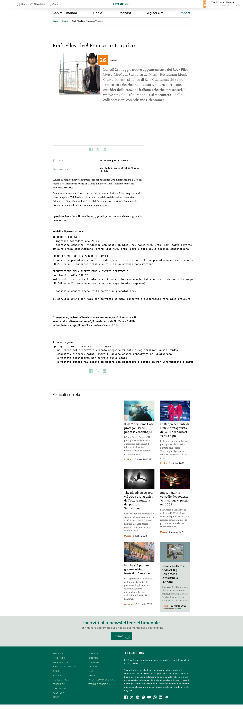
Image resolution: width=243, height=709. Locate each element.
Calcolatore (60, 688)
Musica (127, 459)
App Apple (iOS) (60, 662)
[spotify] (143, 697)
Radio (97, 13)
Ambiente (129, 604)
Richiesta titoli (61, 680)
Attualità (58, 653)
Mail (90, 671)
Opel (179, 608)
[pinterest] (137, 697)
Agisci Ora (155, 13)
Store (24, 4)
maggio (113, 60)
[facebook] (126, 697)
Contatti (93, 658)
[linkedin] (160, 697)
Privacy (92, 675)
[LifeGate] (121, 4)
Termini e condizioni (99, 684)
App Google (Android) (64, 666)
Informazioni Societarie (101, 680)
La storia (93, 666)
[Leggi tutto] (188, 395)
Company (93, 653)
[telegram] (166, 697)
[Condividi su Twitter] (97, 149)
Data (60, 160)
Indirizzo (62, 169)
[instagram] (155, 697)
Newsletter (40, 4)
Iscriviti (119, 636)
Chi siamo (93, 662)
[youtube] (149, 697)
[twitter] (131, 697)
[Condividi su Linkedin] (104, 149)
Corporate (59, 684)
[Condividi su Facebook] (91, 149)
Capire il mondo (65, 13)
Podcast (124, 13)
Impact (185, 13)
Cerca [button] (55, 4)
